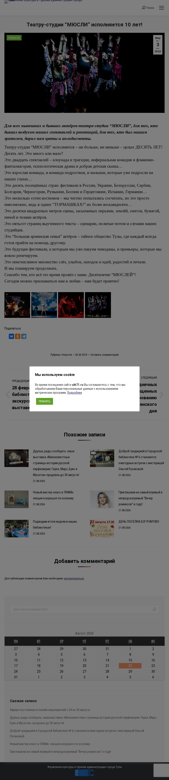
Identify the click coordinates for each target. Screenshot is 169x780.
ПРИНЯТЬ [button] (44, 401)
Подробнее (74, 393)
